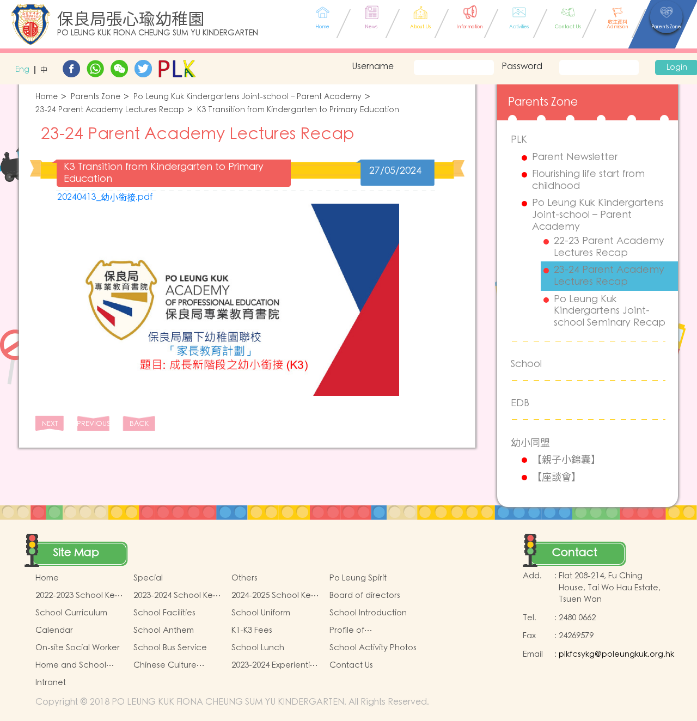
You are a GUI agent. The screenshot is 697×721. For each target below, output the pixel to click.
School (526, 364)
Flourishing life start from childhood (588, 180)
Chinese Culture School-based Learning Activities (168, 665)
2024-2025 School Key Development (273, 596)
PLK (519, 139)
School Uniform (260, 613)
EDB (520, 403)
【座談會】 (556, 477)
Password (522, 66)
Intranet (50, 682)
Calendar (54, 630)
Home (46, 97)
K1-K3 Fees (251, 630)
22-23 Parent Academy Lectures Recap (609, 247)
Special (148, 578)
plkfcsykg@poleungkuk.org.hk (616, 654)
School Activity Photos (373, 647)
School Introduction (368, 613)
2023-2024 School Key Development (175, 596)
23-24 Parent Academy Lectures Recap (109, 110)
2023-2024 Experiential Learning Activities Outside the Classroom (274, 665)
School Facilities (164, 613)
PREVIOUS (93, 424)
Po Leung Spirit (358, 578)
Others (244, 578)
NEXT (50, 424)
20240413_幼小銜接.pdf (104, 197)
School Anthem (163, 630)
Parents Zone (95, 97)
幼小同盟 (530, 442)
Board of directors (364, 595)
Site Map (76, 552)
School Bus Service (170, 647)
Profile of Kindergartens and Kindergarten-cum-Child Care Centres (367, 631)
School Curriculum (71, 613)
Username (373, 66)
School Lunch (257, 647)
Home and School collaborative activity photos (77, 665)
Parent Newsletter (574, 157)
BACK (139, 424)
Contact (574, 552)
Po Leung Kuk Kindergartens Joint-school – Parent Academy (247, 97)
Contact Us (351, 665)
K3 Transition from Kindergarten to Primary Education (298, 110)
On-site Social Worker (77, 647)
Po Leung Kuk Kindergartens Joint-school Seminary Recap (609, 311)
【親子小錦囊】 (566, 460)
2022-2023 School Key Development (77, 596)
